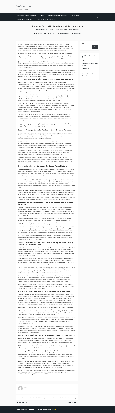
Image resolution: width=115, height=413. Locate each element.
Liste (42, 15)
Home (37, 29)
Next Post (71, 402)
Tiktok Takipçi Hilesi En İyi (24, 19)
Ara (83, 43)
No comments (77, 33)
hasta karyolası (22, 377)
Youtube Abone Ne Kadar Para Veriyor (46, 19)
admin (53, 33)
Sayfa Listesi (75, 15)
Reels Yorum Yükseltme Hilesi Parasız (57, 15)
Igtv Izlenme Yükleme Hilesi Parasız (27, 15)
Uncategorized (44, 29)
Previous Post (23, 402)
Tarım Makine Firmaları (24, 6)
